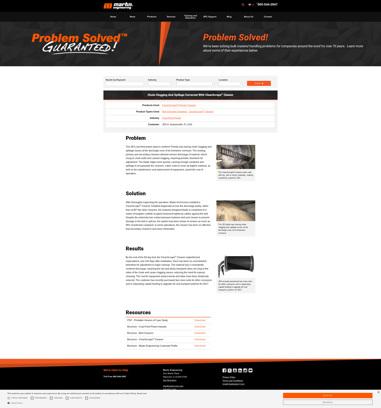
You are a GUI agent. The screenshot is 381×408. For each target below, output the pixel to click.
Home (113, 16)
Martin (118, 5)
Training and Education (190, 16)
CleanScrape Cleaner (201, 111)
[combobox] (160, 84)
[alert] (190, 399)
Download (200, 320)
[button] (77, 402)
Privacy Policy (228, 377)
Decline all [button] (328, 402)
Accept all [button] (328, 395)
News (132, 16)
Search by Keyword (115, 80)
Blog (229, 16)
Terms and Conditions (232, 380)
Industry (152, 80)
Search (258, 83)
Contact (268, 16)
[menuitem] (118, 6)
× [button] (378, 392)
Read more (142, 393)
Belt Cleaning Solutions (174, 111)
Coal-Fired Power (171, 118)
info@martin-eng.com (173, 386)
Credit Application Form (233, 384)
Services (171, 16)
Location (223, 80)
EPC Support (209, 16)
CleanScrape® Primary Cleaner (179, 105)
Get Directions (169, 380)
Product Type (183, 80)
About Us (248, 16)
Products (151, 16)
